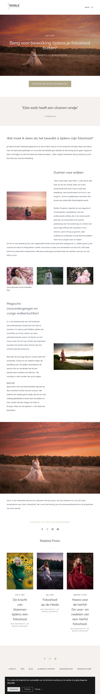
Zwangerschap (66, 669)
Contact (12, 669)
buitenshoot (35, 522)
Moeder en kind (84, 669)
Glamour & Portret (46, 669)
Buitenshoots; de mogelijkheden (50, 55)
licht (43, 522)
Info (23, 669)
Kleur (48, 522)
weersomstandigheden (60, 522)
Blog (31, 669)
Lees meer (11, 683)
